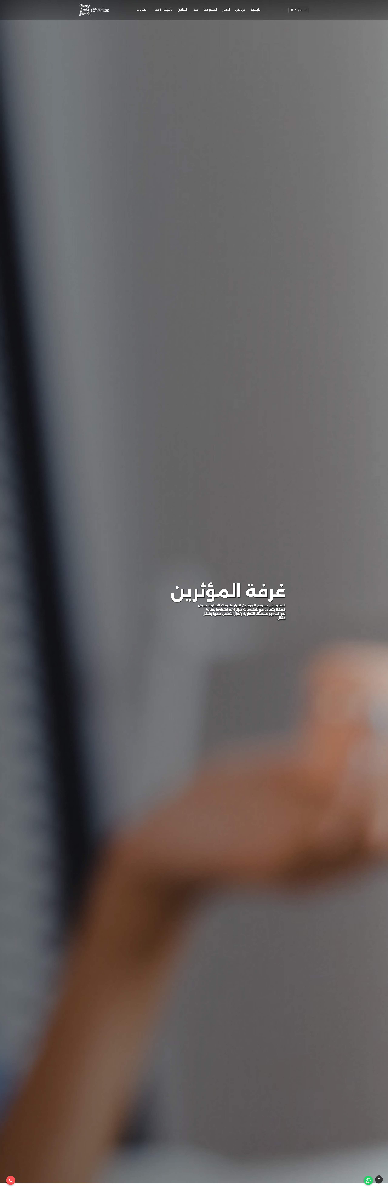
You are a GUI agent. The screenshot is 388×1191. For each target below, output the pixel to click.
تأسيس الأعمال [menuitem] (162, 10)
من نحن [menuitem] (240, 10)
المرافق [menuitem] (182, 10)
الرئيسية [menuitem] (256, 10)
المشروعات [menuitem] (210, 10)
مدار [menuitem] (195, 10)
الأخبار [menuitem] (226, 10)
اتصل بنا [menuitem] (141, 10)
